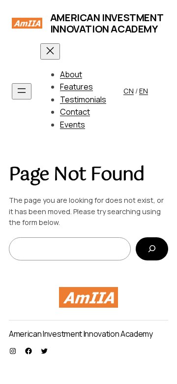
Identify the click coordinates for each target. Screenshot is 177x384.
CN (128, 91)
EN (143, 91)
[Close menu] (50, 51)
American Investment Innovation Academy (106, 23)
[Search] (152, 248)
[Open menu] (21, 91)
